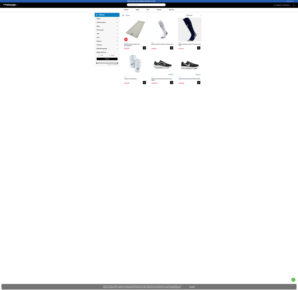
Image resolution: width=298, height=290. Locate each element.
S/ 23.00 (109, 64)
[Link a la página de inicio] (123, 15)
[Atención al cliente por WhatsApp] (293, 280)
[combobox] (146, 5)
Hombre (126, 9)
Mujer (137, 9)
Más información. (175, 287)
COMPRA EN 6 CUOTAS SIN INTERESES (141, 1)
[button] (107, 44)
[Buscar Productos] (163, 4)
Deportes (128, 15)
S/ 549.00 (115, 64)
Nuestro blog (290, 1)
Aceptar (192, 287)
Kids (148, 9)
